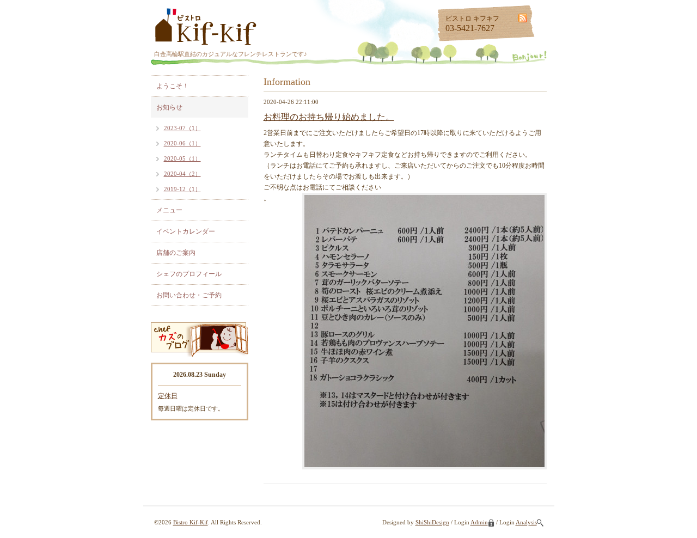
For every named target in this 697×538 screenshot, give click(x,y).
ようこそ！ (172, 86)
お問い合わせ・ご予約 (189, 295)
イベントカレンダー (185, 231)
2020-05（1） (182, 158)
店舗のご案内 (175, 252)
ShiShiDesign (432, 522)
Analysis (526, 522)
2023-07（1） (182, 128)
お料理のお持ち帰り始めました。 (329, 116)
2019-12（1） (182, 189)
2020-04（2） (182, 173)
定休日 (168, 396)
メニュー (169, 210)
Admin (479, 522)
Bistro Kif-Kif (190, 522)
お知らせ (169, 107)
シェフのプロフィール (189, 274)
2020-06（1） (182, 143)
